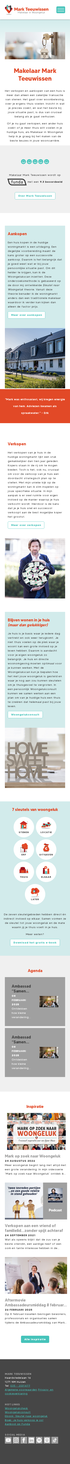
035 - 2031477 (20, 1385)
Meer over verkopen (26, 525)
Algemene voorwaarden (21, 1389)
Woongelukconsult (18, 1412)
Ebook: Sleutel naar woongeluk (26, 1416)
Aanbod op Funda (17, 1424)
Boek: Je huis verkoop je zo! (24, 1420)
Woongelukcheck (16, 1408)
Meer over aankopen (26, 315)
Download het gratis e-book (35, 942)
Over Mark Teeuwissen (35, 195)
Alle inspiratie (35, 1339)
